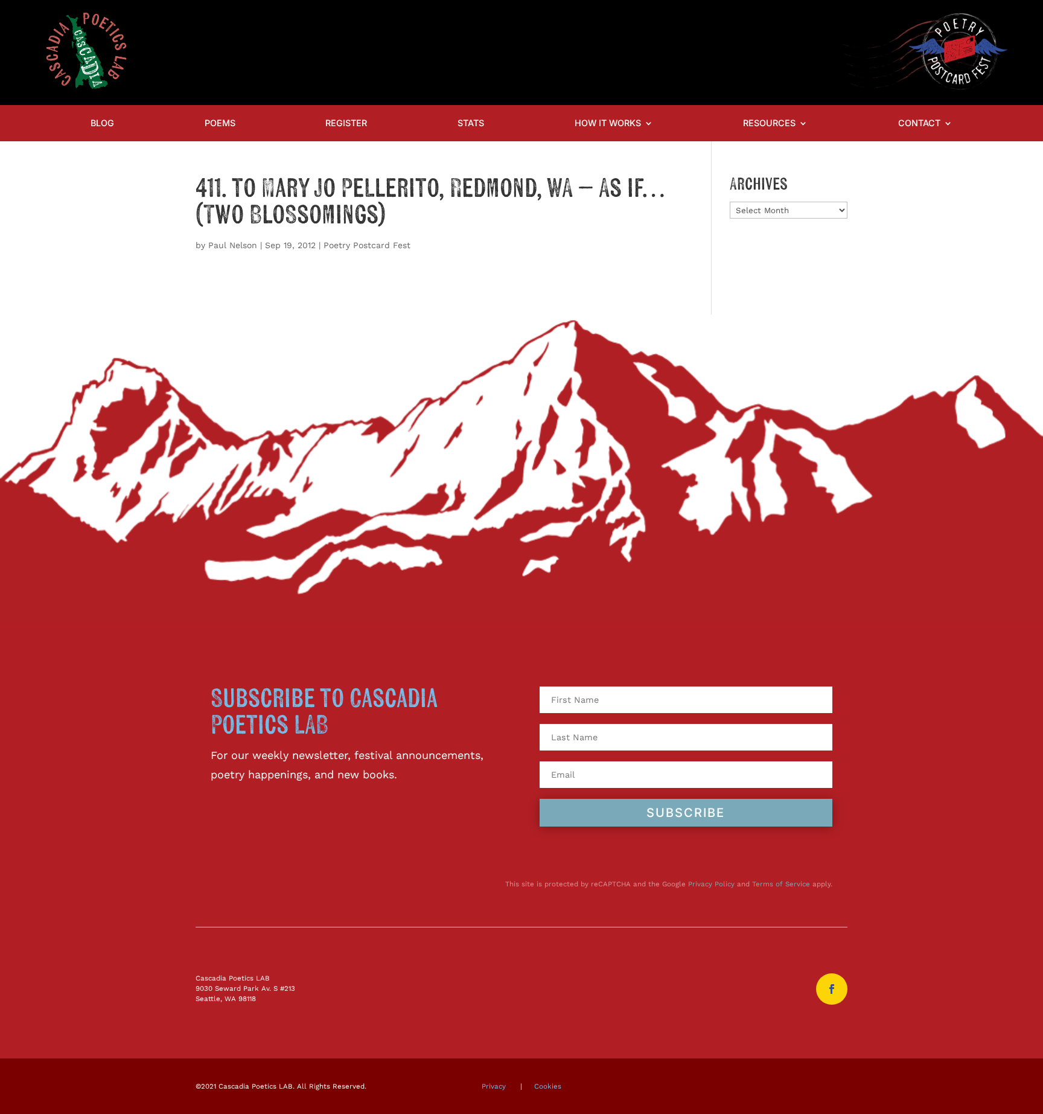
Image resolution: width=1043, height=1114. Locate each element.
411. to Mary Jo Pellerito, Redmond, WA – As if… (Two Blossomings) (430, 202)
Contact (919, 123)
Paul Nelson (232, 245)
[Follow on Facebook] (831, 989)
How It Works (608, 123)
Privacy (494, 1086)
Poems (220, 123)
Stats (471, 123)
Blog (102, 123)
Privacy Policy (711, 884)
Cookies (547, 1086)
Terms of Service (781, 884)
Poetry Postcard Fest (367, 245)
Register (346, 123)
